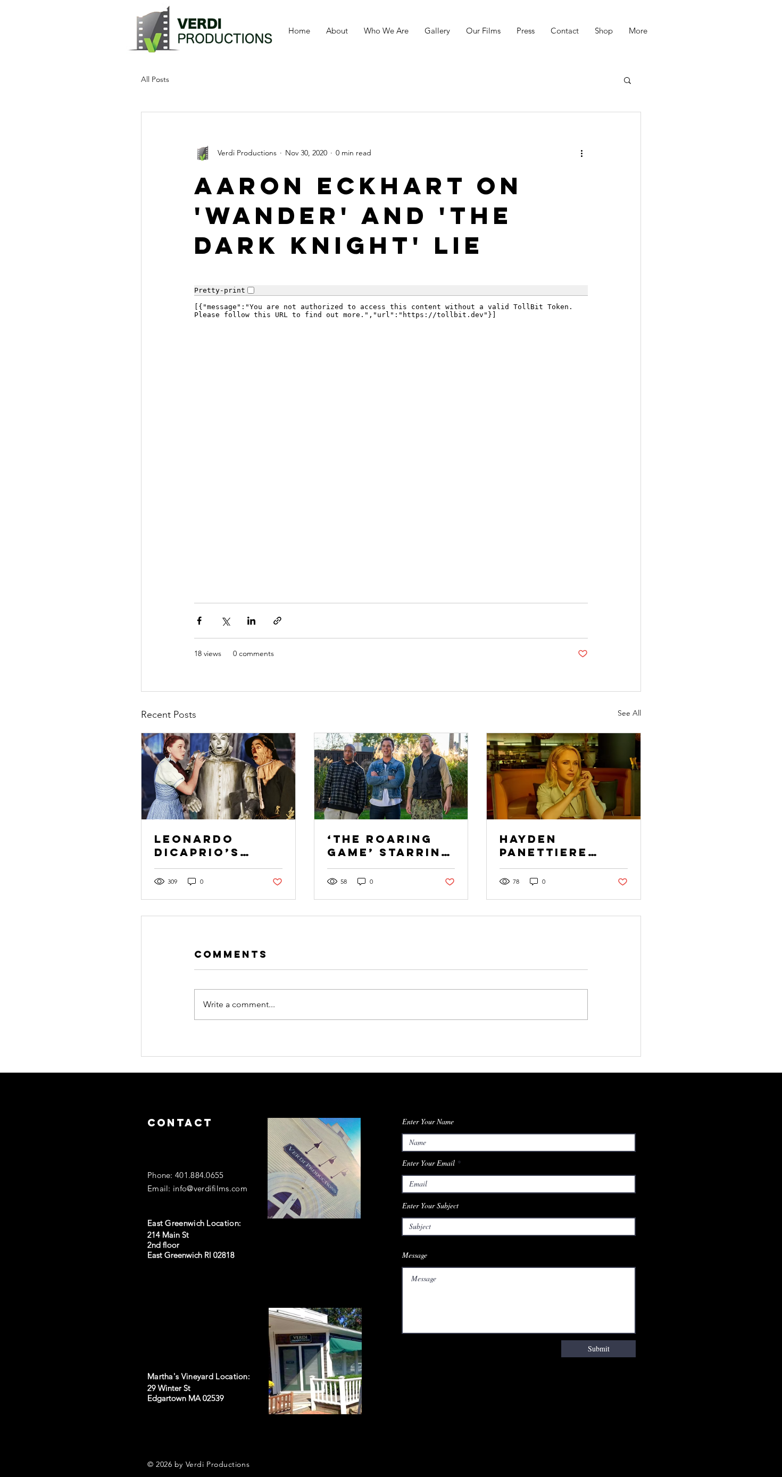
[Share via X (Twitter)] (225, 621)
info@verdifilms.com (210, 1188)
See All (629, 713)
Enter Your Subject (430, 1205)
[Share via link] (277, 621)
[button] (627, 80)
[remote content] (391, 431)
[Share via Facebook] (199, 621)
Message (414, 1255)
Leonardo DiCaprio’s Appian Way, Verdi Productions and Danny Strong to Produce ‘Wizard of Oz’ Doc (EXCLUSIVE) (214, 845)
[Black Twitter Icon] (173, 1435)
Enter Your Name (428, 1121)
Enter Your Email (428, 1163)
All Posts (155, 79)
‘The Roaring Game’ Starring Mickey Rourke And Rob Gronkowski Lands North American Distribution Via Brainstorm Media (390, 845)
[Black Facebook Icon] (152, 1435)
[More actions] (581, 152)
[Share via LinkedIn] (251, 621)
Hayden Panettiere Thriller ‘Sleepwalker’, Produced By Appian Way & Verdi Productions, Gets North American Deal (560, 845)
